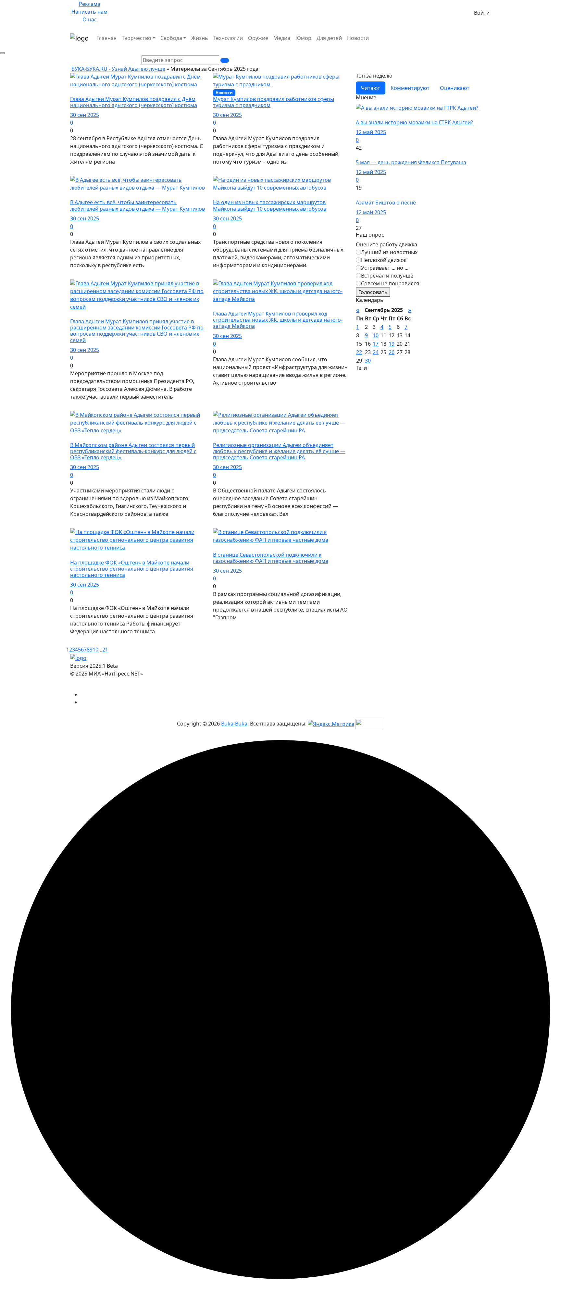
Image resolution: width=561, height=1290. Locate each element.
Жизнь (199, 38)
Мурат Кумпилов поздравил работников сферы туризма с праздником (273, 102)
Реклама (89, 3)
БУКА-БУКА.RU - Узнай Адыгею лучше (118, 68)
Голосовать (373, 292)
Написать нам (89, 11)
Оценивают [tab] (454, 88)
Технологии (228, 38)
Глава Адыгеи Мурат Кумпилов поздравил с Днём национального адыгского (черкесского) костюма (133, 102)
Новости (358, 38)
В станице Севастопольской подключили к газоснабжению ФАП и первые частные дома (270, 557)
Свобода (171, 38)
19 (391, 343)
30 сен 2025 (84, 114)
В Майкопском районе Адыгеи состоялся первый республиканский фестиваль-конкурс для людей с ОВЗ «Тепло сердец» (133, 451)
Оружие (258, 38)
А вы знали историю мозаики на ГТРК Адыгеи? (414, 122)
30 (368, 360)
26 (391, 352)
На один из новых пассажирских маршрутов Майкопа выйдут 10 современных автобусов (269, 205)
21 (105, 649)
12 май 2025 (371, 132)
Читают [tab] (370, 88)
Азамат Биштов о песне (386, 202)
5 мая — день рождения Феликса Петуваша (411, 162)
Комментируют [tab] (410, 88)
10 (95, 649)
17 (376, 343)
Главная (106, 38)
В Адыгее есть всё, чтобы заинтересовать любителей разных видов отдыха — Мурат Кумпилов (137, 205)
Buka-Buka (234, 723)
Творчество (136, 38)
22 (359, 352)
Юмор (303, 38)
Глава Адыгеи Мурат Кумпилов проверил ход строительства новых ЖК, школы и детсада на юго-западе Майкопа (278, 319)
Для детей (329, 38)
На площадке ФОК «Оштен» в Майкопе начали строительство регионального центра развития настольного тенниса (131, 568)
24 (376, 352)
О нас (89, 19)
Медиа (281, 38)
